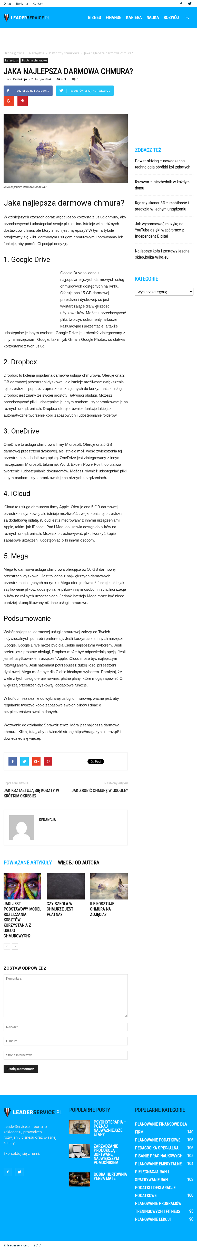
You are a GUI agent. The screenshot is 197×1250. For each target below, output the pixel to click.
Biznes (94, 17)
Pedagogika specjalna (157, 1148)
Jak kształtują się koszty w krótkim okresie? (31, 793)
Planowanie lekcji (153, 1219)
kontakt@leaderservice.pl (24, 1158)
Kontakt (38, 3)
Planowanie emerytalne (158, 1163)
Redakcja (20, 79)
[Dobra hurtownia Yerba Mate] (79, 1179)
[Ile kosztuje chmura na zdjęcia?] (109, 886)
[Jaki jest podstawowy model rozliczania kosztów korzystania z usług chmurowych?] (22, 886)
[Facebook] (181, 3)
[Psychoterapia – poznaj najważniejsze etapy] (79, 1127)
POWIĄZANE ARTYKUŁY (28, 863)
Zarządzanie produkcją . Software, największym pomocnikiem (106, 1154)
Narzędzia (11, 60)
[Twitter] (189, 3)
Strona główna (14, 53)
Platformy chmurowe (34, 60)
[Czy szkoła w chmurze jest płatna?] (65, 886)
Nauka (152, 17)
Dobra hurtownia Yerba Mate (110, 1176)
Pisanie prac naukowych (158, 1155)
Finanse (113, 17)
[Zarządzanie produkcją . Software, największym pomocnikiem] (79, 1151)
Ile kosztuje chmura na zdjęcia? (102, 909)
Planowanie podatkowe (157, 1140)
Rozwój (171, 17)
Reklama (22, 3)
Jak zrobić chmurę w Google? (100, 790)
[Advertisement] (98, 39)
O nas (7, 3)
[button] (187, 17)
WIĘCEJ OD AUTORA (78, 863)
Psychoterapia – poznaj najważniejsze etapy (110, 1128)
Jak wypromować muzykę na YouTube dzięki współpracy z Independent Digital (159, 230)
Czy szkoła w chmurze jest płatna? (60, 909)
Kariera (134, 17)
